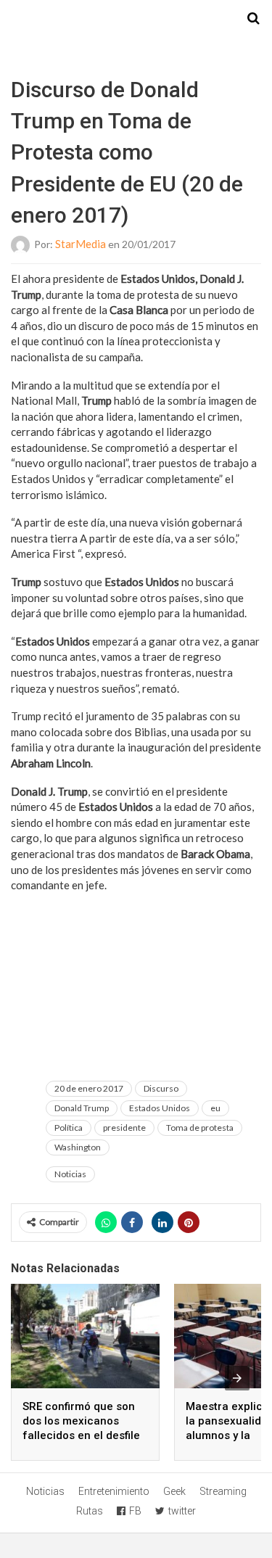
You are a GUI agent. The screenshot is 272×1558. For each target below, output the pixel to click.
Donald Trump (81, 1107)
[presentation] (237, 1378)
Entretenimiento (113, 1491)
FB (135, 1511)
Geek (174, 1491)
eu (215, 1107)
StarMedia (80, 243)
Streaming (223, 1491)
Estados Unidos (159, 1107)
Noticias (70, 1173)
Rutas (89, 1511)
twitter (182, 1511)
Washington (77, 1147)
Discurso (161, 1088)
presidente (124, 1127)
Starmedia (136, 19)
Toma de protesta (200, 1127)
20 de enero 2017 (88, 1088)
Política (68, 1127)
